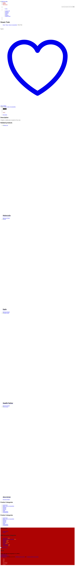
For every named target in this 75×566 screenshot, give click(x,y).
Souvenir (6, 15)
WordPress (17, 556)
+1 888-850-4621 (3, 554)
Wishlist (4, 3)
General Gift (7, 10)
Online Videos (5, 18)
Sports (6, 14)
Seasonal (6, 13)
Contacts (4, 19)
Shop (4, 9)
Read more (5, 218)
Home (4, 6)
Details (8, 218)
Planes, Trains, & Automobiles (11, 24)
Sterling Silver (7, 16)
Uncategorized (5, 512)
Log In (4, 2)
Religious (7, 11)
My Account (5, 4)
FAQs (6, 8)
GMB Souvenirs (3, 556)
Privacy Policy (5, 531)
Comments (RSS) (29, 556)
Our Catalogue (5, 17)
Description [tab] (5, 114)
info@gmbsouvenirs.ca (4, 555)
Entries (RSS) (22, 556)
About (4, 7)
